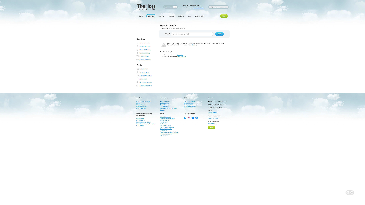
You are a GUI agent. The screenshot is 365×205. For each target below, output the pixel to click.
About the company (165, 101)
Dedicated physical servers (143, 122)
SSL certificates (144, 56)
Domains (151, 16)
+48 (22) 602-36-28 (215, 104)
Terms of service (164, 105)
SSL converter (163, 135)
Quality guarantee (164, 103)
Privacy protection (145, 49)
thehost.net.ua (181, 28)
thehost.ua (175, 28)
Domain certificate (145, 46)
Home (141, 16)
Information (199, 16)
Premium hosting (140, 120)
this (193, 45)
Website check (144, 69)
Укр (166, 6)
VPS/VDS (171, 16)
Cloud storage (140, 125)
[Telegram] (185, 118)
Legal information (164, 106)
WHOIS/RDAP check (146, 75)
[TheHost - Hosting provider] (146, 9)
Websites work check (165, 117)
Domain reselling (145, 53)
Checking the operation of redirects (169, 132)
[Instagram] (189, 118)
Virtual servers (140, 118)
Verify (219, 34)
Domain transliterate (146, 85)
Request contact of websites (167, 118)
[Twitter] (196, 118)
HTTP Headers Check (165, 134)
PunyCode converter (146, 82)
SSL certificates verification (167, 127)
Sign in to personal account (218, 7)
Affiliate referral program (190, 106)
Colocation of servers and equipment (145, 124)
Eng (175, 6)
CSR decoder (163, 130)
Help (223, 16)
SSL (189, 16)
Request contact (144, 72)
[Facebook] (193, 118)
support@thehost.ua (199, 8)
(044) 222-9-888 (190, 5)
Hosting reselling (188, 105)
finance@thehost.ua (213, 118)
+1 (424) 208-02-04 (215, 107)
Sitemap (162, 110)
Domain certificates (141, 108)
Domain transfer (144, 43)
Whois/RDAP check (165, 120)
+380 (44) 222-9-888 (215, 101)
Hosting (161, 16)
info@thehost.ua (212, 123)
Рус (171, 6)
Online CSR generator (166, 129)
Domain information (145, 59)
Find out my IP (163, 122)
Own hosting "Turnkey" (190, 101)
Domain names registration (143, 101)
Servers (181, 16)
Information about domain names (168, 108)
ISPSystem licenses (141, 106)
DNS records (143, 79)
